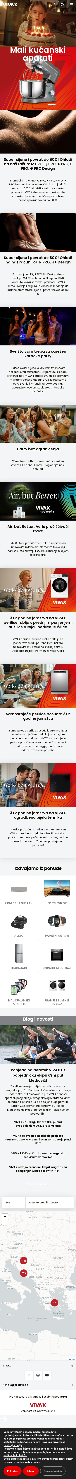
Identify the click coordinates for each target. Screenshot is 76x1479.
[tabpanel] (38, 55)
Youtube (47, 1375)
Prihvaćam (12, 1470)
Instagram (38, 1375)
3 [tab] (42, 104)
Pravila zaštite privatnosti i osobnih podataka (38, 1397)
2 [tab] (33, 104)
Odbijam (31, 1470)
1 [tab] (24, 104)
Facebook (29, 1375)
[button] (23, 1272)
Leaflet (73, 1359)
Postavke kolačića (53, 1470)
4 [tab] (52, 104)
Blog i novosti (38, 1184)
